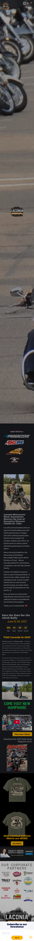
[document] (17, 470)
